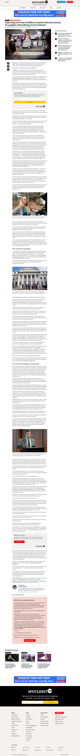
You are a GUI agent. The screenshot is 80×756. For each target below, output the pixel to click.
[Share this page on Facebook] (8, 66)
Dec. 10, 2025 (24, 652)
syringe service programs (37, 163)
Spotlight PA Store (59, 723)
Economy (28, 715)
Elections (28, 717)
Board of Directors (15, 719)
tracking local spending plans (28, 360)
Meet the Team (14, 717)
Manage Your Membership (61, 717)
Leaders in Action (59, 721)
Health (7, 20)
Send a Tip (13, 733)
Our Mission (14, 715)
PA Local (42, 719)
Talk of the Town (44, 725)
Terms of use (62, 754)
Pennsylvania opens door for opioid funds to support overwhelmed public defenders (10, 665)
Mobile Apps (14, 729)
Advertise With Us (15, 736)
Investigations (22, 7)
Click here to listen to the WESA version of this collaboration (24, 67)
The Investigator (44, 717)
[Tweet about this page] (8, 69)
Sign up (51, 702)
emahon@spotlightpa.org (24, 591)
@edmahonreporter (34, 591)
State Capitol (29, 736)
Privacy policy (66, 754)
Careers (13, 727)
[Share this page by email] (8, 63)
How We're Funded (59, 719)
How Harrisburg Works (31, 725)
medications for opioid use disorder (20, 165)
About (51, 7)
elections (59, 7)
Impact (13, 723)
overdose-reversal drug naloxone (24, 163)
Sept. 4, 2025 (40, 652)
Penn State (28, 731)
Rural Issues (29, 733)
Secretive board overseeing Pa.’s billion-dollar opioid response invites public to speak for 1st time (43, 665)
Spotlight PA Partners (16, 721)
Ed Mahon (21, 585)
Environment (29, 719)
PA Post (42, 715)
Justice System (29, 727)
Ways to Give (58, 715)
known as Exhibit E (21, 337)
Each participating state (17, 297)
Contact (13, 731)
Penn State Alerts (45, 723)
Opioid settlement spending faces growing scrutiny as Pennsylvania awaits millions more (27, 665)
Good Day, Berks (44, 721)
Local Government (30, 729)
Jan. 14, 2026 (8, 652)
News (27, 713)
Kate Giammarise (18, 594)
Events (27, 721)
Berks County (43, 7)
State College (33, 7)
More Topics (29, 738)
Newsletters (44, 713)
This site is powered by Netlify (22, 754)
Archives (28, 740)
